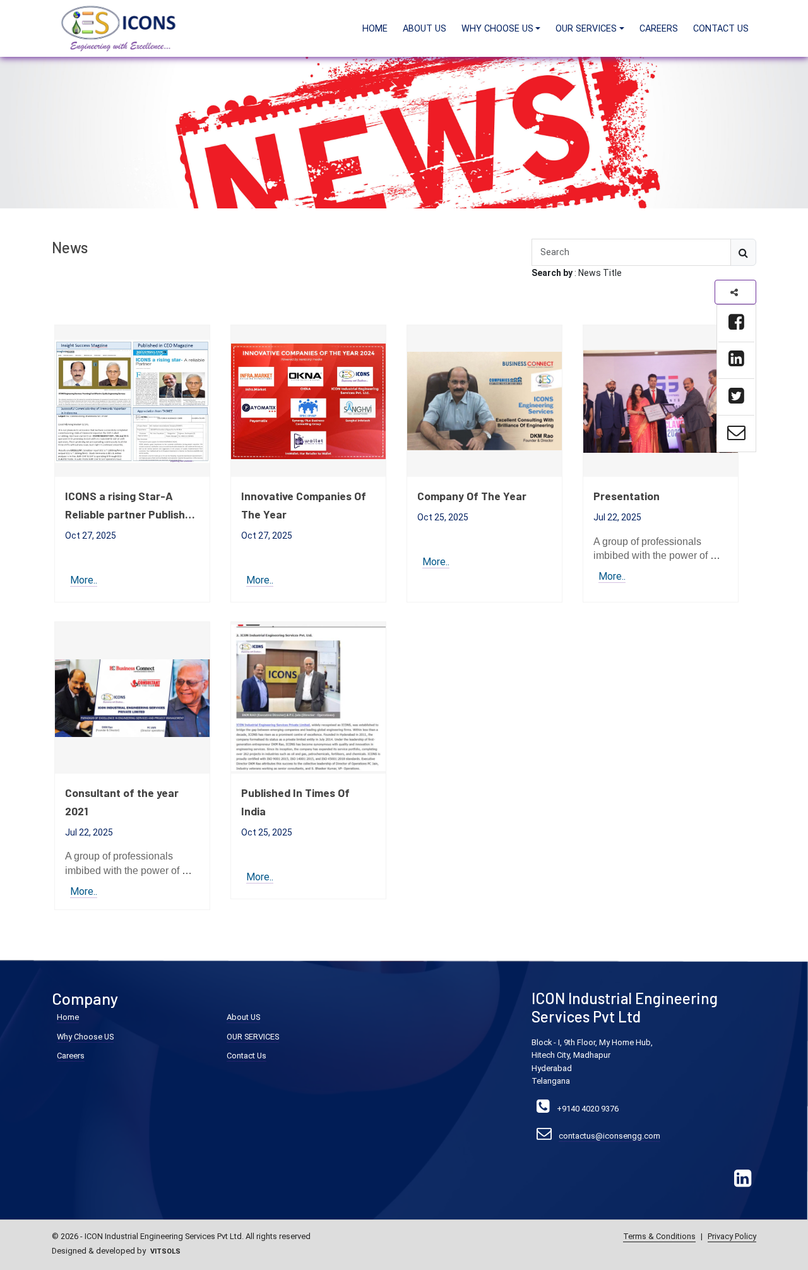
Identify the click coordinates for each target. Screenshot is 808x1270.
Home (375, 28)
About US (424, 28)
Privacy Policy (732, 1236)
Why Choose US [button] (497, 28)
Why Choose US (85, 1036)
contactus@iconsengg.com (609, 1136)
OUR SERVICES (253, 1036)
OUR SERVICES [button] (586, 28)
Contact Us (721, 28)
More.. (83, 580)
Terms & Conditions (659, 1236)
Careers (658, 28)
